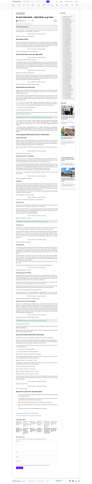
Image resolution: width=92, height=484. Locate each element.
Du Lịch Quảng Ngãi (66, 77)
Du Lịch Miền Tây (66, 65)
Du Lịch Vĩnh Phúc (66, 96)
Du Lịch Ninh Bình (66, 70)
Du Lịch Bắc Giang (66, 22)
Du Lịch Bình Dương (66, 28)
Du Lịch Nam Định (66, 68)
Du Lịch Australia (66, 19)
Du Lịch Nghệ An (66, 69)
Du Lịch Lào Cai (66, 62)
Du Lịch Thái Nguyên (67, 86)
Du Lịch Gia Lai (65, 46)
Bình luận (18, 440)
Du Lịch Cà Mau (66, 32)
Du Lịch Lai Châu (66, 59)
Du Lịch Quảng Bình (66, 74)
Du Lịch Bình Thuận (66, 31)
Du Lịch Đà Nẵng (66, 40)
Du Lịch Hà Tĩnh (66, 51)
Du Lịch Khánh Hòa (66, 55)
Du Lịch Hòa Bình (66, 54)
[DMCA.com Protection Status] (59, 481)
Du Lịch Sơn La (65, 82)
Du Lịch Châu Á (66, 35)
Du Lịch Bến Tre (66, 26)
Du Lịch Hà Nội (65, 50)
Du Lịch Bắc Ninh (66, 25)
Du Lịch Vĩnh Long (66, 95)
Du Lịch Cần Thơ (66, 33)
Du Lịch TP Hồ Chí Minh (67, 90)
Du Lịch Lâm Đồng (66, 60)
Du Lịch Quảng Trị (66, 79)
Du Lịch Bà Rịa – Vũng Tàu (67, 21)
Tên (17, 452)
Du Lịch (64, 17)
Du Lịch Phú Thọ (66, 72)
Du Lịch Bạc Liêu (66, 24)
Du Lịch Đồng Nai (66, 44)
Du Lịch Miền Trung (66, 67)
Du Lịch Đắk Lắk (66, 41)
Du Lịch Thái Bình (66, 84)
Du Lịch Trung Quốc (66, 92)
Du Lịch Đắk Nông (66, 42)
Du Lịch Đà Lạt (65, 38)
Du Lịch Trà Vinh (66, 91)
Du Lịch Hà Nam (66, 49)
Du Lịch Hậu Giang (66, 53)
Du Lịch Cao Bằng (66, 34)
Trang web (18, 460)
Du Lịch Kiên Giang (66, 56)
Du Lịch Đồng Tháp (66, 45)
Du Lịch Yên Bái (66, 97)
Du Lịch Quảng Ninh (66, 78)
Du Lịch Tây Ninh (66, 83)
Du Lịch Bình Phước (66, 30)
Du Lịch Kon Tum (66, 58)
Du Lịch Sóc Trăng (66, 81)
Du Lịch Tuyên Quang (67, 93)
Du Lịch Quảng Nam (66, 75)
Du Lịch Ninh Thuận (66, 71)
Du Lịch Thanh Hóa (66, 87)
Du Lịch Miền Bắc (66, 64)
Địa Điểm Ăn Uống (66, 16)
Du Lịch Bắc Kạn (66, 23)
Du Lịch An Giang (66, 18)
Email (17, 456)
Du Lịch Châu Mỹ (66, 37)
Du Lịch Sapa (65, 80)
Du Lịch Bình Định (66, 27)
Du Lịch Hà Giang (66, 47)
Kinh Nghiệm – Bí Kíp (67, 98)
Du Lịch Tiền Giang (66, 89)
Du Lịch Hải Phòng (66, 52)
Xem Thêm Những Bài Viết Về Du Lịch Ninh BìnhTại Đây (28, 415)
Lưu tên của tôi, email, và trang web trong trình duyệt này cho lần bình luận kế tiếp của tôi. (33, 465)
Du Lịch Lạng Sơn (66, 61)
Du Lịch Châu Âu (66, 36)
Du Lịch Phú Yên (66, 73)
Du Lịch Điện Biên (66, 43)
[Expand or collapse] (56, 27)
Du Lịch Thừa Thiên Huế (67, 88)
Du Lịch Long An (66, 63)
